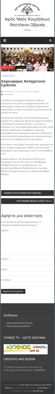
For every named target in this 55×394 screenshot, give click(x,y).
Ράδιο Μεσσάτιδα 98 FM (18, 326)
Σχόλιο (5, 230)
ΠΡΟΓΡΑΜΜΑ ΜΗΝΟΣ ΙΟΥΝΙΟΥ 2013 (33, 201)
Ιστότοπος (6, 280)
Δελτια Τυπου (7, 67)
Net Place (40, 370)
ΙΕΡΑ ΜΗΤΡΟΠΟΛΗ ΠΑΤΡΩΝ (20, 323)
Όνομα (5, 259)
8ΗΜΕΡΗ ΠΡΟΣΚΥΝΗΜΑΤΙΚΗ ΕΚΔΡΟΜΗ (23, 193)
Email (4, 269)
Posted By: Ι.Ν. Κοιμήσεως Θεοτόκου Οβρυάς (21, 91)
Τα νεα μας (21, 67)
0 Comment (8, 95)
